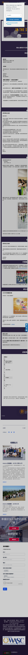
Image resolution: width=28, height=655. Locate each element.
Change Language (14, 19)
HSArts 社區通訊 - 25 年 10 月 (11, 504)
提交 (5, 589)
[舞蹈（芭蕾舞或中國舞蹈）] (14, 577)
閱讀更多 (4, 514)
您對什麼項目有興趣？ (7, 568)
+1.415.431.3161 (14, 623)
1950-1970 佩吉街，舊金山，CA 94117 (15, 620)
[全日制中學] (14, 571)
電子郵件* (5, 557)
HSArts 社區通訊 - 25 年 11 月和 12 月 (12, 463)
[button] (9, 432)
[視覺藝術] (14, 576)
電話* (4, 562)
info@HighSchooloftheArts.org (16, 621)
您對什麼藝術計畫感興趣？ (8, 573)
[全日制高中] (14, 570)
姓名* (4, 552)
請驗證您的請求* (6, 579)
